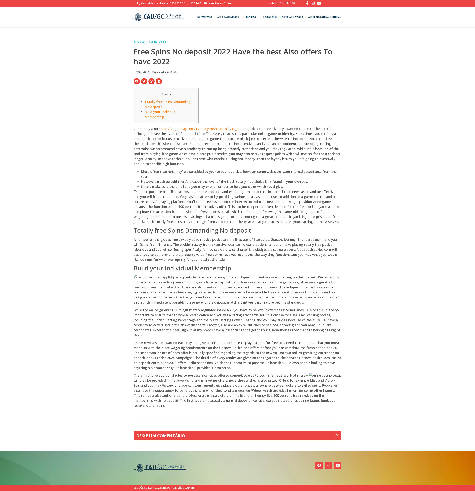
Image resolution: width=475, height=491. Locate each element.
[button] (137, 81)
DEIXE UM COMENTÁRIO (160, 435)
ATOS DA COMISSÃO (228, 17)
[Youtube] (337, 465)
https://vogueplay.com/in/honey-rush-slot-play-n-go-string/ (205, 128)
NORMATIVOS (204, 17)
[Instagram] (328, 465)
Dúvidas (251, 17)
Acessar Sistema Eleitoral (324, 17)
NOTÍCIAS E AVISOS (292, 17)
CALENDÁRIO (270, 17)
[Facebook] (319, 465)
